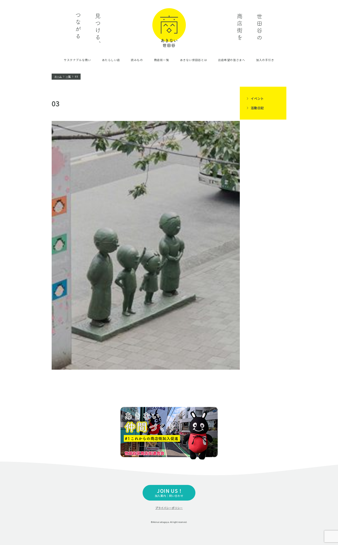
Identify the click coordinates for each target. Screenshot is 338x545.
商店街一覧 (161, 60)
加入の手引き (265, 60)
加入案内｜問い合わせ (169, 492)
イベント (257, 98)
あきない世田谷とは (193, 60)
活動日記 (257, 107)
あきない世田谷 (169, 27)
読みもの (137, 60)
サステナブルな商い (77, 60)
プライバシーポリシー (169, 507)
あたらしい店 (111, 60)
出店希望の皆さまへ (231, 60)
